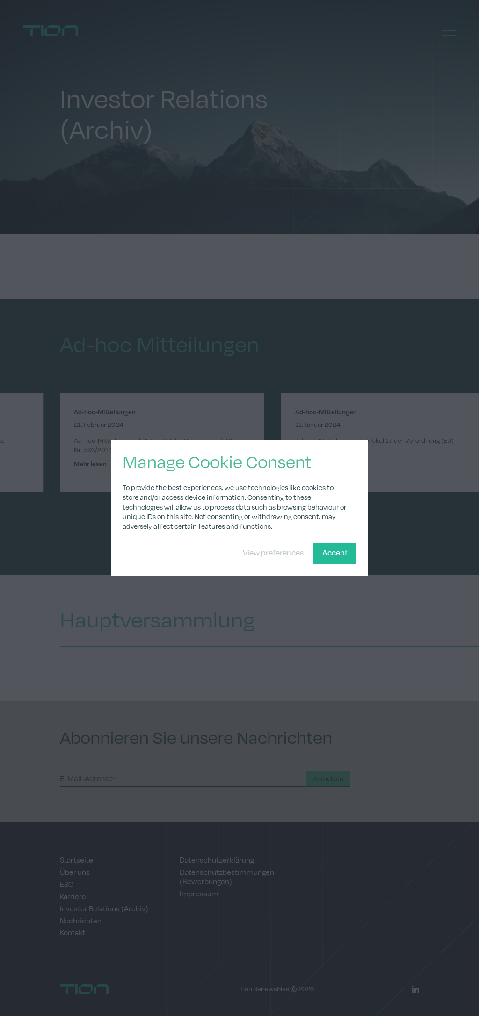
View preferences (273, 552)
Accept (335, 552)
